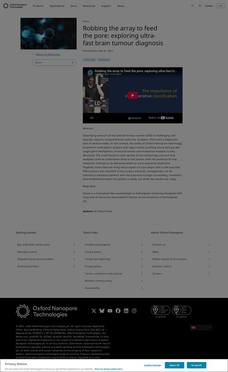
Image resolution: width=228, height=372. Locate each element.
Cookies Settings (152, 365)
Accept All (196, 365)
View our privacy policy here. (108, 368)
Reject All (174, 365)
